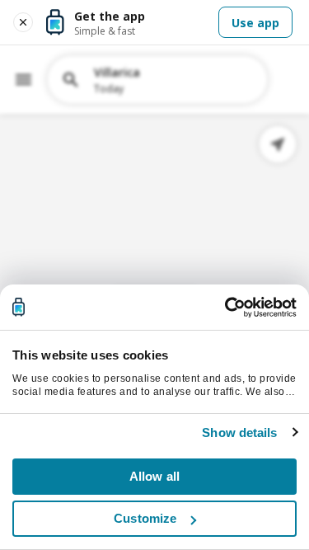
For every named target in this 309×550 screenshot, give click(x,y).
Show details (239, 432)
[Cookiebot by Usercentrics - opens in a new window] (225, 307)
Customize (145, 518)
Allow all (154, 476)
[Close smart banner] (23, 22)
